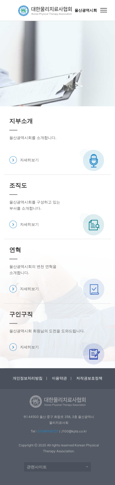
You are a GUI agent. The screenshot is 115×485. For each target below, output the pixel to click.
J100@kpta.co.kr (74, 431)
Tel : (44, 431)
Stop (21, 85)
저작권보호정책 (89, 378)
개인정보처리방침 (28, 378)
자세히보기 (29, 160)
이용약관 (59, 378)
